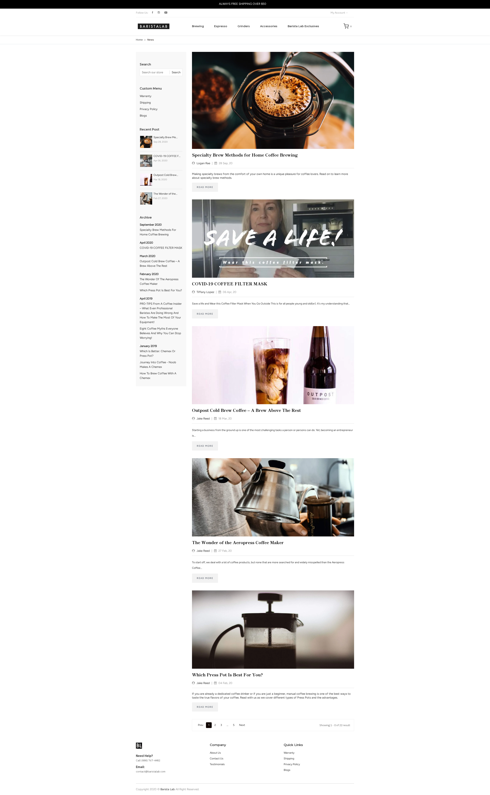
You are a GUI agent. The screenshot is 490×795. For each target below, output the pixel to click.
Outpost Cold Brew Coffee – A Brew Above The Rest (160, 264)
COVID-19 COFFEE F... (167, 156)
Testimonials (217, 764)
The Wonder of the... (165, 193)
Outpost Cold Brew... (166, 175)
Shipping (145, 102)
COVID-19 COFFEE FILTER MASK (161, 248)
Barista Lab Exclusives (303, 26)
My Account (338, 12)
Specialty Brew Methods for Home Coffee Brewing (158, 232)
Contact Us (216, 758)
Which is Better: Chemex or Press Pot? (157, 353)
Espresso (220, 26)
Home (139, 39)
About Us (215, 752)
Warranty (145, 96)
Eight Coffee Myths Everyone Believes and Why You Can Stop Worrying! (160, 333)
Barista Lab (167, 789)
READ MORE (205, 187)
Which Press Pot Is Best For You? (161, 290)
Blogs (143, 115)
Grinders (244, 26)
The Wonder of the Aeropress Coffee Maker (159, 282)
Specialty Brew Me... (166, 137)
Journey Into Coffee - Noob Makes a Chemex (158, 365)
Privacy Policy (149, 109)
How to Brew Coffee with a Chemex (158, 376)
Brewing (198, 26)
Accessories (268, 26)
